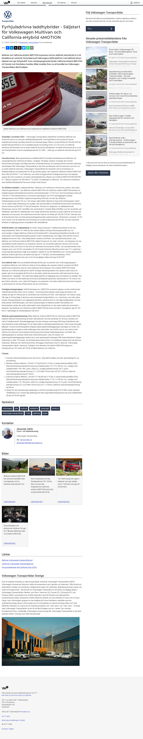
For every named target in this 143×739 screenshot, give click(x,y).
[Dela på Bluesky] (23, 48)
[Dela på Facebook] (7, 48)
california (36, 413)
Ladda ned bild (9, 502)
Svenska (5, 729)
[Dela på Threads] (19, 48)
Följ (90, 29)
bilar (16, 408)
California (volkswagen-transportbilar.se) (17, 564)
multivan (24, 408)
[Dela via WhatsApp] (27, 48)
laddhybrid (34, 408)
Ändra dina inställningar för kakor (13, 720)
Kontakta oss (25, 712)
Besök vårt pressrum (98, 173)
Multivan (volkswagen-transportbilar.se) (17, 560)
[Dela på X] (15, 48)
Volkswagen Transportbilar (28, 42)
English (11, 729)
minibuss (55, 408)
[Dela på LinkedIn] (11, 48)
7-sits (28, 413)
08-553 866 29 (26, 440)
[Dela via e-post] (32, 48)
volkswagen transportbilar (13, 413)
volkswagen (7, 408)
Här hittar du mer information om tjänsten (16, 695)
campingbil (45, 408)
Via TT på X (6, 716)
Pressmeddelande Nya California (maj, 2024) (19, 567)
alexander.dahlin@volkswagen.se (29, 443)
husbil (45, 413)
